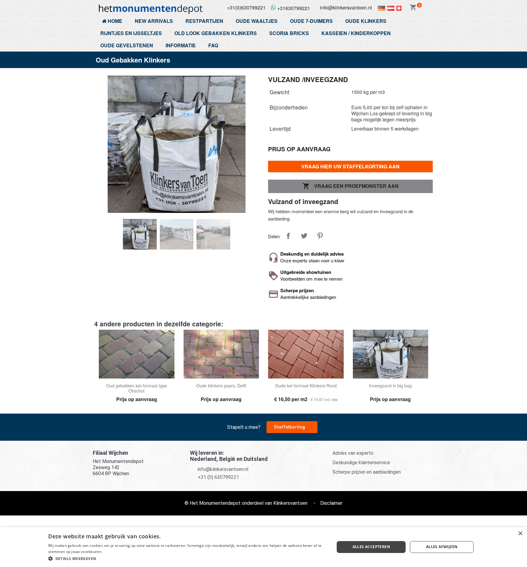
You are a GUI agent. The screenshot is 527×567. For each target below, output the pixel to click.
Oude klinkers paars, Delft (221, 386)
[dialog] (263, 547)
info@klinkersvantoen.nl (223, 469)
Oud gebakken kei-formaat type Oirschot (136, 388)
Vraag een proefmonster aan (351, 186)
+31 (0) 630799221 (218, 477)
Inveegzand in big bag (390, 386)
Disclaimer (331, 503)
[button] (292, 427)
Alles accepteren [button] (371, 546)
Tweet (304, 236)
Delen (288, 236)
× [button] (520, 533)
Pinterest (320, 236)
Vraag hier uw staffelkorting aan (350, 166)
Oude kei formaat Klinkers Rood (306, 386)
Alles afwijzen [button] (442, 546)
